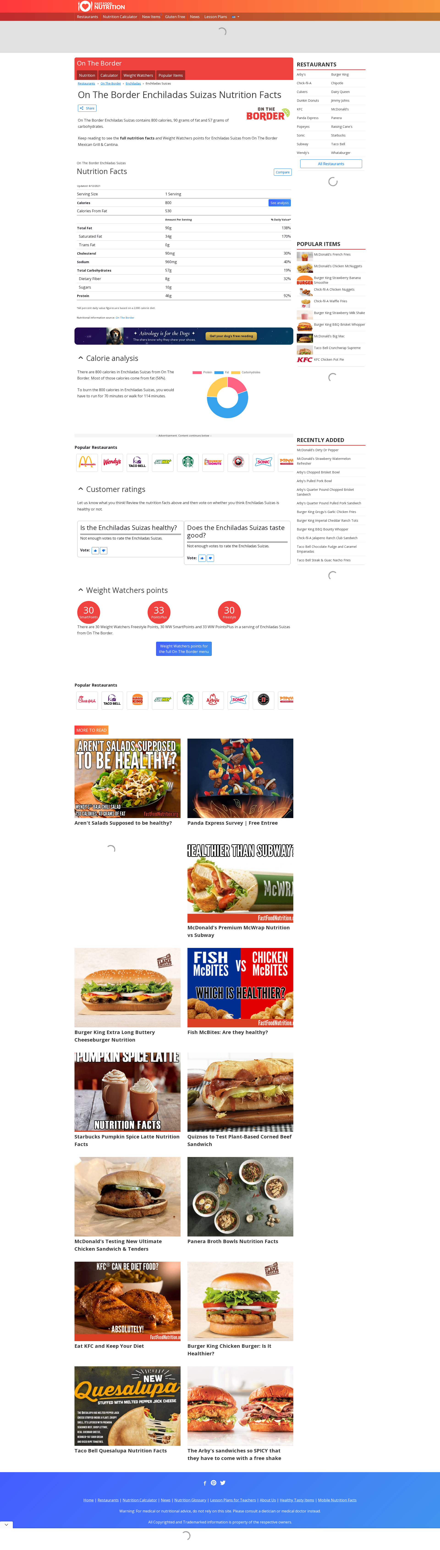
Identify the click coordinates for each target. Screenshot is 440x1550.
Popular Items (171, 75)
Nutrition (87, 75)
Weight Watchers (138, 75)
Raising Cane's (341, 126)
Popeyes (303, 126)
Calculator (109, 75)
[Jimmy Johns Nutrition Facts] (263, 701)
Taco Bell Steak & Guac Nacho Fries (324, 560)
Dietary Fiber (90, 278)
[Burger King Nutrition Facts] (137, 701)
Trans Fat (87, 244)
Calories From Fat (92, 210)
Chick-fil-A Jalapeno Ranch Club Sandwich (327, 538)
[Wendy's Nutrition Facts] (112, 463)
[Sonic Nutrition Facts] (263, 463)
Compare (283, 172)
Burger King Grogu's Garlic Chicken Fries (326, 512)
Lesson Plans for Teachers (233, 1500)
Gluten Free (175, 16)
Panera (336, 118)
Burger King (340, 74)
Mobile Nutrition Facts (337, 1500)
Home (88, 1500)
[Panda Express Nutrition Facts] (238, 463)
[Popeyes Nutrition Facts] (289, 463)
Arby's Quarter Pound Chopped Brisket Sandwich (325, 492)
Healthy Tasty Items (297, 1500)
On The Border (125, 317)
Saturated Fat (90, 236)
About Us (268, 1500)
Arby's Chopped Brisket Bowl (318, 472)
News (195, 16)
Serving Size (87, 193)
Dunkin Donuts (308, 100)
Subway (302, 144)
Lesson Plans (215, 16)
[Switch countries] (236, 17)
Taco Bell (338, 144)
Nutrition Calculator (120, 16)
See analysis (280, 203)
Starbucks (338, 135)
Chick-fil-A (304, 83)
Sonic (301, 135)
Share (88, 108)
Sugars (85, 287)
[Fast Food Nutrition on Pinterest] (213, 1483)
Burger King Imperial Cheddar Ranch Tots (327, 520)
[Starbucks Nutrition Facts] (188, 463)
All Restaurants (331, 163)
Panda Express (308, 118)
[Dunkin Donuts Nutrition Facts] (213, 463)
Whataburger (340, 152)
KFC (300, 109)
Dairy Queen (340, 92)
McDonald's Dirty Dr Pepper (317, 450)
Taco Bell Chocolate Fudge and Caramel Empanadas (327, 549)
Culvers (302, 92)
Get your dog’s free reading (231, 336)
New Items (151, 16)
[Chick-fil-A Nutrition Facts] (87, 701)
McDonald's (340, 109)
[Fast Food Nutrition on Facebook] (204, 1483)
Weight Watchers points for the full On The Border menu (184, 649)
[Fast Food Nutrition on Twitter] (222, 1483)
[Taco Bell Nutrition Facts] (137, 463)
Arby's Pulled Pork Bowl (314, 481)
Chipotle (337, 83)
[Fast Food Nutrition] (101, 6)
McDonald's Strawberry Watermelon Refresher (324, 461)
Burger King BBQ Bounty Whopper (322, 529)
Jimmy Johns (340, 100)
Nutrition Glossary (190, 1500)
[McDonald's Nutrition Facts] (87, 463)
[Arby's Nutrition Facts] (213, 701)
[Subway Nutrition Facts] (162, 463)
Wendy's (303, 152)
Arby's (301, 74)
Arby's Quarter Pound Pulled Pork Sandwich (329, 503)
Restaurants (87, 16)
